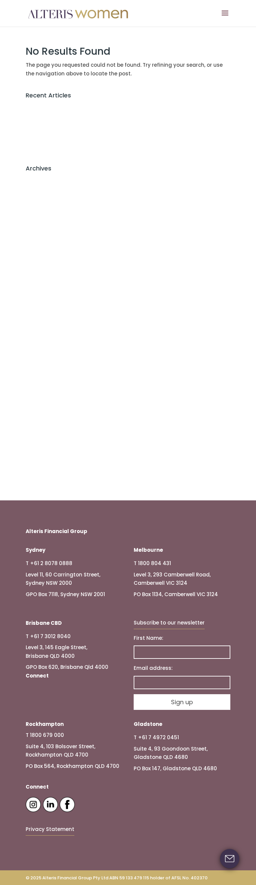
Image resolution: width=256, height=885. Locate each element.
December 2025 (46, 201)
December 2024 (46, 245)
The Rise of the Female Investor (66, 117)
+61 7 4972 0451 (158, 737)
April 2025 (38, 234)
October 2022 (43, 366)
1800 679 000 (47, 735)
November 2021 (45, 432)
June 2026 (39, 179)
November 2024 (46, 256)
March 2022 (41, 410)
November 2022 (46, 355)
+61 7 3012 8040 (50, 636)
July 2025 (38, 223)
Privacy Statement (50, 829)
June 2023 (39, 322)
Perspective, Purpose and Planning (70, 106)
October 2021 (42, 443)
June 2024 (39, 278)
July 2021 (37, 454)
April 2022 (38, 399)
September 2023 (47, 311)
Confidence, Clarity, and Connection (73, 150)
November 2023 (46, 300)
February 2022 (44, 421)
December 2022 (46, 344)
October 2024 (43, 267)
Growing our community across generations (84, 139)
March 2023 (41, 333)
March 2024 (41, 289)
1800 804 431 (154, 563)
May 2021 (37, 465)
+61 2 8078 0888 (51, 563)
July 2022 (38, 388)
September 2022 (47, 377)
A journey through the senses (64, 128)
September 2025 (47, 212)
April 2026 (38, 190)
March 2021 (40, 476)
